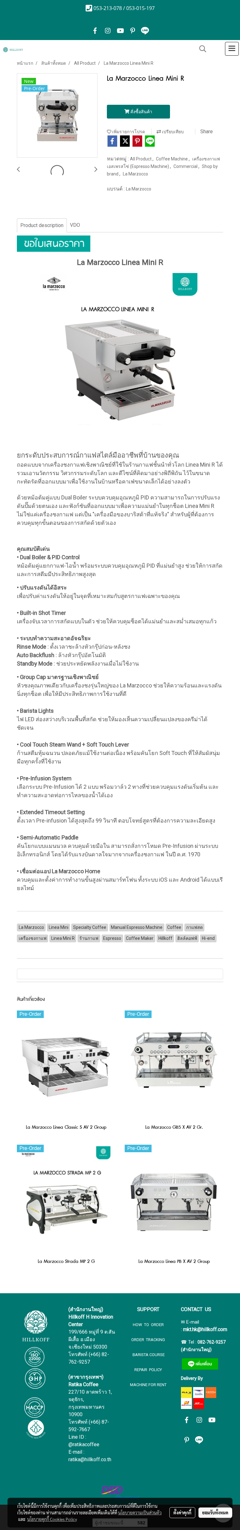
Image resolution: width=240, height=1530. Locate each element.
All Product (141, 158)
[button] (200, 48)
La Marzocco (135, 173)
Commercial (185, 166)
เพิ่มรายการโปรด (128, 131)
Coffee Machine (172, 158)
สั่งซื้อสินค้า (140, 111)
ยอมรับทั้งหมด (215, 1512)
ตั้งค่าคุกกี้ (182, 1512)
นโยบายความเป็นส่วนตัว (140, 1512)
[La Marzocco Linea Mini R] (57, 115)
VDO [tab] (75, 225)
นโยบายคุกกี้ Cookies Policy (52, 1519)
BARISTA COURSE (148, 1354)
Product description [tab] (41, 225)
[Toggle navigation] (232, 49)
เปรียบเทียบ (172, 131)
